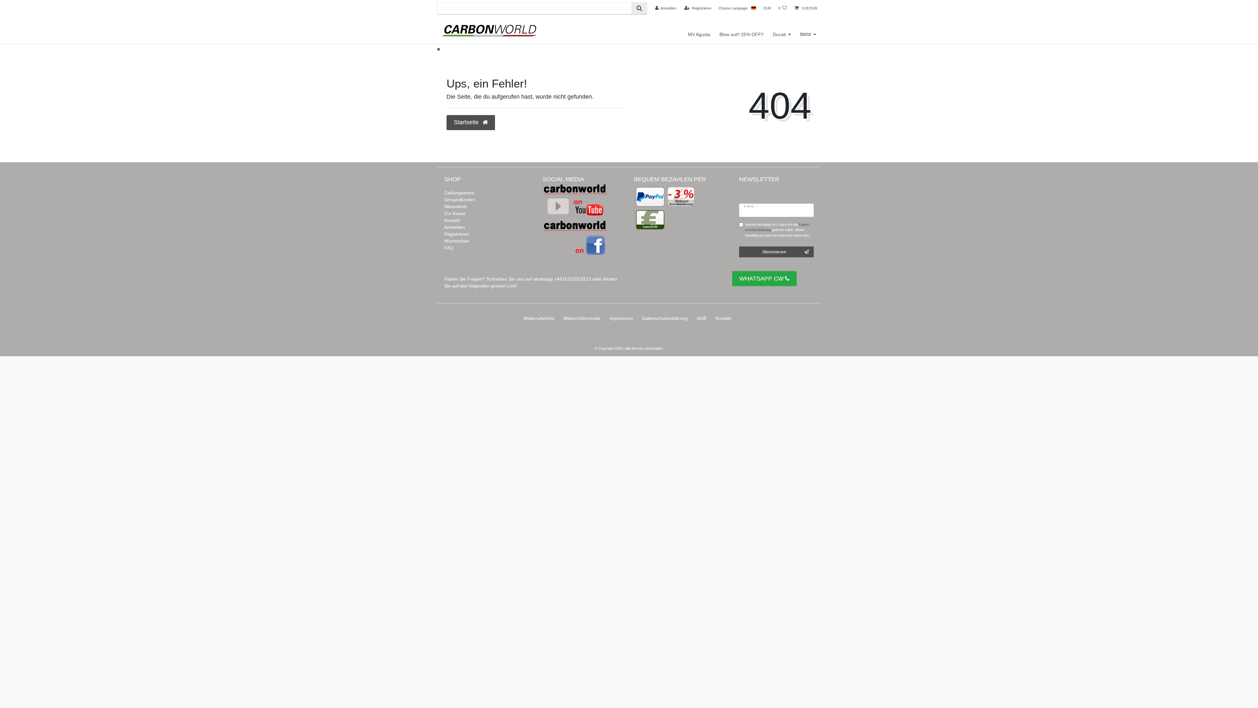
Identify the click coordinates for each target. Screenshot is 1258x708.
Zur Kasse (455, 213)
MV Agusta (699, 34)
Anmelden (454, 227)
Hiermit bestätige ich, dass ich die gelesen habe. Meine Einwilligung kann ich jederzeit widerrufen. (777, 230)
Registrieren (456, 234)
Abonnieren (774, 251)
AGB (701, 318)
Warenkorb (455, 206)
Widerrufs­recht (539, 318)
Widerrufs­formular (581, 318)
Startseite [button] (467, 122)
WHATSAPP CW (761, 278)
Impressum (621, 318)
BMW (805, 34)
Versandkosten (459, 199)
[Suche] (639, 8)
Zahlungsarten (459, 192)
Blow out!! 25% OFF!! (741, 34)
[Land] (754, 8)
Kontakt (452, 220)
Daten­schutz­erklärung (665, 318)
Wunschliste (456, 241)
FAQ (448, 247)
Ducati (779, 34)
